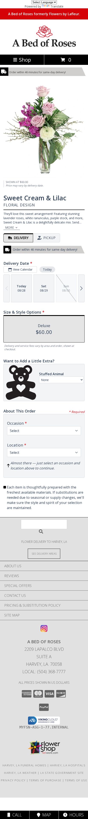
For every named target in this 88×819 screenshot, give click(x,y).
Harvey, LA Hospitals (67, 765)
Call (16, 815)
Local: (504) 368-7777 (44, 672)
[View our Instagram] (44, 630)
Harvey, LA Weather (20, 773)
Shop (25, 59)
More (9, 227)
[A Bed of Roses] (44, 48)
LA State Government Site (62, 773)
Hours (75, 815)
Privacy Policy (13, 780)
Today (47, 269)
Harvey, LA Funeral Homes (24, 765)
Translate (56, 6)
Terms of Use (76, 780)
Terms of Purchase (45, 780)
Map (45, 815)
